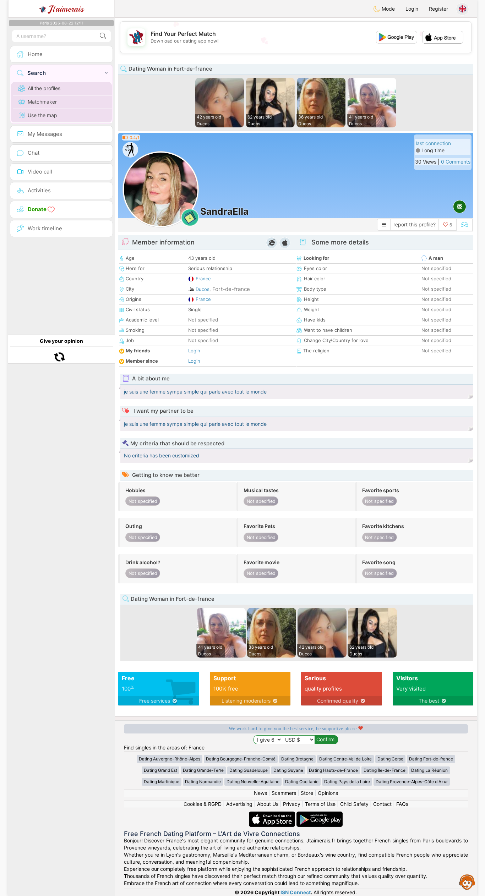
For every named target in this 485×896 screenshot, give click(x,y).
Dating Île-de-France (384, 770)
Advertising (239, 804)
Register (438, 9)
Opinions (328, 793)
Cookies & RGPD (203, 804)
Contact (382, 804)
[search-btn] (103, 36)
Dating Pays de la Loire (347, 781)
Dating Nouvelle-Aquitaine (253, 781)
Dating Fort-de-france (431, 759)
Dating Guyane (288, 770)
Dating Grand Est (160, 770)
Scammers (284, 793)
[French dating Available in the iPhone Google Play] (319, 815)
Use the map (42, 115)
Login (411, 9)
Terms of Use (320, 804)
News (260, 793)
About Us (267, 804)
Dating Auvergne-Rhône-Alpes (169, 759)
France (203, 278)
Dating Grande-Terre (203, 770)
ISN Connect (295, 892)
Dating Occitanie (301, 781)
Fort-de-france (231, 289)
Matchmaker (42, 102)
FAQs (402, 804)
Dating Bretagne (297, 759)
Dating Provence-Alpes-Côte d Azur (412, 781)
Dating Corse (390, 759)
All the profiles (44, 88)
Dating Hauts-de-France (333, 770)
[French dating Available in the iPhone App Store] (272, 815)
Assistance (467, 882)
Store (307, 793)
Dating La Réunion (429, 770)
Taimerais (66, 9)
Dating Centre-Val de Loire (345, 759)
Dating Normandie (203, 781)
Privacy (291, 804)
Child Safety (354, 804)
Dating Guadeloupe (248, 770)
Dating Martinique (161, 781)
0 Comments (455, 162)
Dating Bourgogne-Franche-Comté (241, 759)
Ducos (202, 289)
